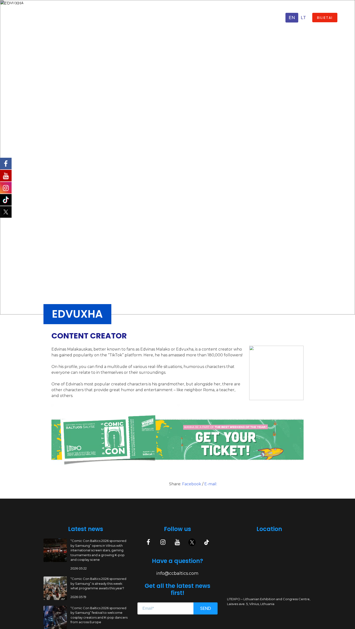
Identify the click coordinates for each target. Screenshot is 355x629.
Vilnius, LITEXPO (49, 20)
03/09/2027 (43, 13)
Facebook (192, 484)
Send (205, 608)
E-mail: (210, 484)
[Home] (15, 17)
